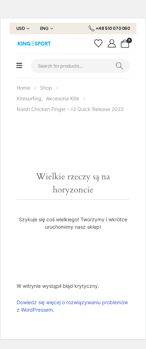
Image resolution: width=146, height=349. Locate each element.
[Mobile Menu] (19, 65)
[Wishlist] (99, 43)
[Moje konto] (112, 43)
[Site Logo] (34, 44)
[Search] (119, 66)
